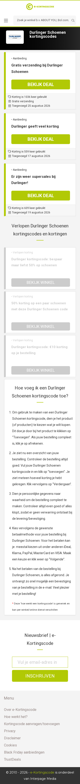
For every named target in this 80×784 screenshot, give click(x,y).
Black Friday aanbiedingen (24, 752)
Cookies (10, 745)
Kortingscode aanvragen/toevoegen (32, 724)
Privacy (10, 731)
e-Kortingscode (42, 772)
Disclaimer (12, 738)
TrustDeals (12, 759)
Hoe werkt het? (16, 717)
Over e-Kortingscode (20, 710)
